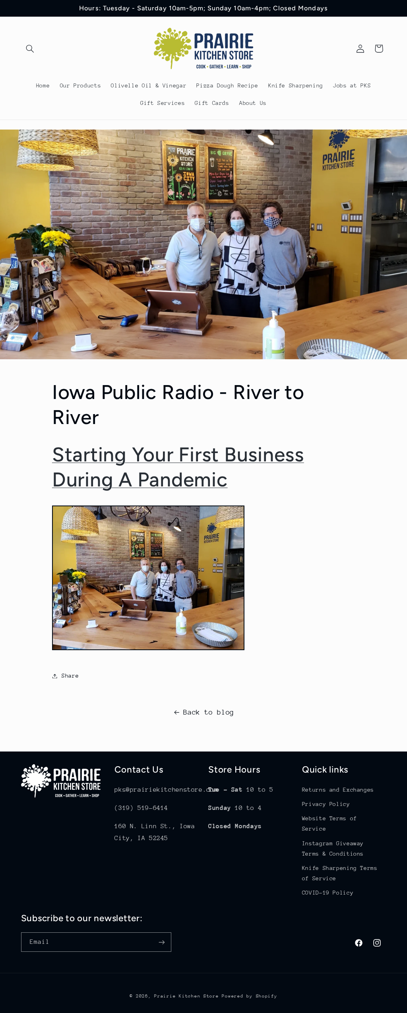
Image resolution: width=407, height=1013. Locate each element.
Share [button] (70, 675)
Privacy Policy (326, 804)
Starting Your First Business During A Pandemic (178, 467)
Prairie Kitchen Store (186, 996)
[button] (30, 48)
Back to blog (208, 712)
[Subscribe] (161, 942)
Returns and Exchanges (338, 789)
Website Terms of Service (329, 823)
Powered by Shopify (249, 996)
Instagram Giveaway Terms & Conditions (333, 848)
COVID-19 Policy (327, 892)
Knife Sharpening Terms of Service (340, 873)
